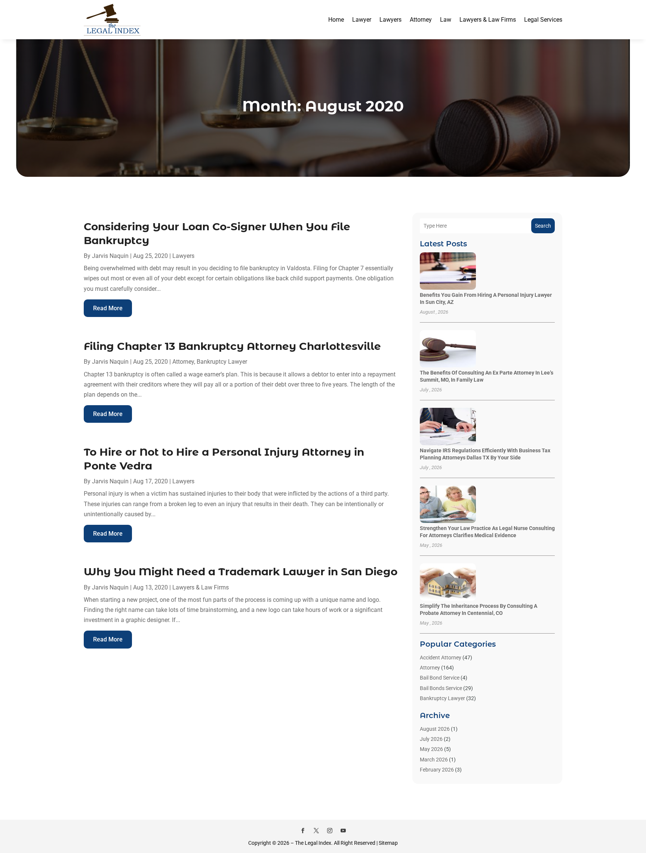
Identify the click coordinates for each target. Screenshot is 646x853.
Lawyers (390, 19)
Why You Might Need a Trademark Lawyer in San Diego (240, 571)
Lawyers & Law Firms (487, 19)
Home (336, 19)
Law (445, 19)
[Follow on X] (316, 830)
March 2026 (434, 760)
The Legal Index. (314, 843)
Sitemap (388, 843)
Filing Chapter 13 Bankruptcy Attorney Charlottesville (232, 346)
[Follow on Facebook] (303, 830)
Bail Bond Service (439, 678)
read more (108, 308)
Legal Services (543, 19)
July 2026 (431, 739)
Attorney (421, 19)
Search (543, 226)
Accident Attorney (440, 657)
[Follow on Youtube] (343, 830)
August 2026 (435, 729)
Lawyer (361, 19)
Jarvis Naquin (110, 255)
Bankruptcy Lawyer (222, 361)
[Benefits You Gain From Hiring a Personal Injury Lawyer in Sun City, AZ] (448, 271)
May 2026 (431, 749)
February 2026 (437, 770)
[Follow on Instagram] (329, 830)
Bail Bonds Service (441, 688)
